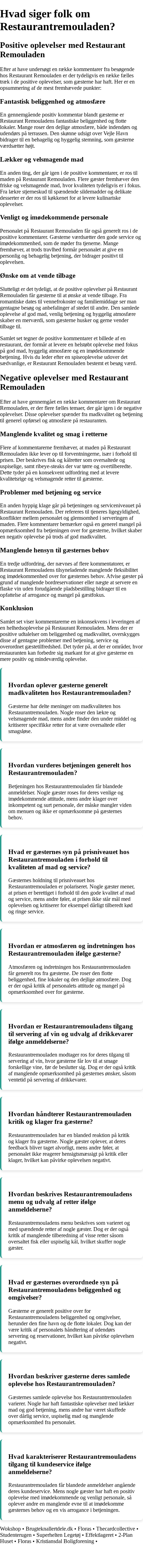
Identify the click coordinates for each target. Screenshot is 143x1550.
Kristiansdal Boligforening (65, 1541)
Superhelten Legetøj (58, 1535)
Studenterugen (16, 1535)
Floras (84, 1529)
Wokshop (10, 1529)
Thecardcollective (115, 1529)
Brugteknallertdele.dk (49, 1529)
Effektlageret (99, 1535)
